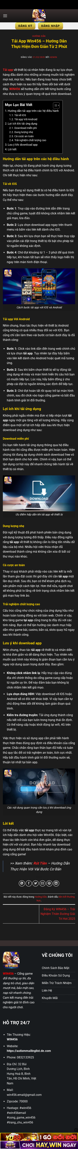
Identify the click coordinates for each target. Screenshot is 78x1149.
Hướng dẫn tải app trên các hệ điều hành (33, 111)
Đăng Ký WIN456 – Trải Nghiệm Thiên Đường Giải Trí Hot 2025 (58, 914)
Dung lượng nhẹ (23, 132)
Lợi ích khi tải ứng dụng (22, 123)
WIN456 (12, 1039)
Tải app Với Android (25, 119)
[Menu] (5, 15)
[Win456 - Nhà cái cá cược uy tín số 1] (39, 15)
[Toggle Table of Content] (54, 105)
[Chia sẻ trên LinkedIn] (56, 883)
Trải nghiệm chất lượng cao (30, 140)
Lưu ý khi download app (22, 144)
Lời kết (12, 149)
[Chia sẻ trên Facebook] (29, 883)
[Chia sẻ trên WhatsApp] (22, 883)
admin (53, 57)
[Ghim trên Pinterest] (49, 883)
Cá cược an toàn (24, 136)
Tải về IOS (20, 115)
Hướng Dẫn (39, 36)
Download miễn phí (25, 127)
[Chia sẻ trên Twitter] (35, 883)
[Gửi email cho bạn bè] (42, 883)
